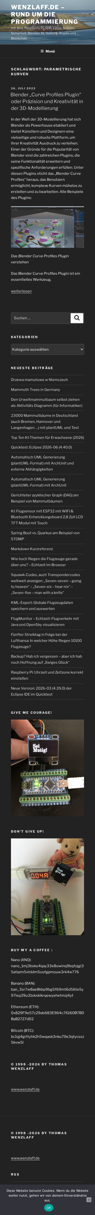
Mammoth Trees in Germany (35, 389)
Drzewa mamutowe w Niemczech (39, 380)
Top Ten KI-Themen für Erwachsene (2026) (47, 437)
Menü (50, 51)
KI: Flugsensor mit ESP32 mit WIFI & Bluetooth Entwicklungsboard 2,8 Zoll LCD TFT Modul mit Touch (47, 517)
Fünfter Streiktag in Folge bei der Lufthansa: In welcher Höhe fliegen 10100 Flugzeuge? (46, 640)
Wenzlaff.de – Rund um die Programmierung (44, 14)
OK (49, 1208)
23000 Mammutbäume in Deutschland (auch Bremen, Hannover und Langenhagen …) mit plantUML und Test (45, 421)
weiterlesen (21, 291)
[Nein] (88, 1199)
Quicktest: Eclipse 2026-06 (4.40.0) (41, 447)
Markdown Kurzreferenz (32, 549)
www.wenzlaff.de (25, 1089)
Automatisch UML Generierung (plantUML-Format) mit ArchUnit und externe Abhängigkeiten (42, 463)
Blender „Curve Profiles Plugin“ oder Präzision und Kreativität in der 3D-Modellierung (46, 101)
